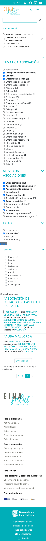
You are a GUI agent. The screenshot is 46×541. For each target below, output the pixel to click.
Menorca (8, 315)
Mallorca (31, 312)
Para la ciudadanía (13, 418)
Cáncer (29, 351)
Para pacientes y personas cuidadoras (23, 475)
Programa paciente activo (16, 484)
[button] (23, 28)
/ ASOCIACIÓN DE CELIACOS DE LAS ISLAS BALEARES (21, 302)
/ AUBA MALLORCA (17, 336)
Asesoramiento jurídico (17, 322)
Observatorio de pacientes (16, 480)
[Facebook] (30, 2)
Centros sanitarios (12, 456)
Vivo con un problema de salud (19, 488)
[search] (31, 10)
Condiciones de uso (23, 521)
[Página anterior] (14, 376)
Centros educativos (13, 452)
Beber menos (10, 431)
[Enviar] (40, 20)
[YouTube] (40, 3)
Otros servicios (12, 327)
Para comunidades (13, 444)
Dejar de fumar (11, 439)
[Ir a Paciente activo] (12, 11)
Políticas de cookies (23, 525)
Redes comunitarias (13, 464)
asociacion (11, 312)
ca (18, 2)
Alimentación (10, 427)
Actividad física (11, 423)
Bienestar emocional (13, 435)
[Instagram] (35, 2)
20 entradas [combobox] (24, 361)
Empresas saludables (14, 460)
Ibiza (18, 315)
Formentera (30, 315)
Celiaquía (20, 329)
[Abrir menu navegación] (37, 10)
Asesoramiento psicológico (19, 320)
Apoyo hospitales (24, 325)
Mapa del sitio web (23, 530)
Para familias (10, 470)
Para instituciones (13, 493)
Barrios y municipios (13, 448)
